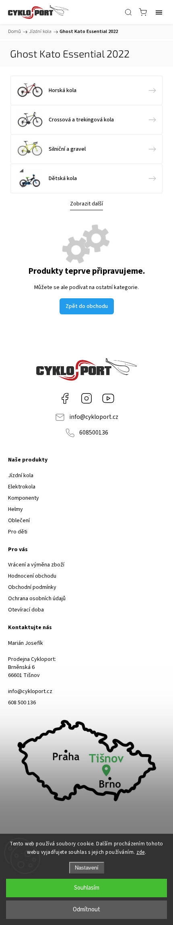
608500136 (93, 432)
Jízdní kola (20, 476)
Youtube (108, 398)
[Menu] (159, 12)
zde (140, 852)
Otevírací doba (26, 610)
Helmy (15, 509)
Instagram (86, 398)
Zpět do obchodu (87, 306)
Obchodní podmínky (32, 587)
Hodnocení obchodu (32, 576)
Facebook (65, 398)
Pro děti (17, 532)
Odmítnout (86, 909)
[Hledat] (128, 12)
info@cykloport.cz (93, 416)
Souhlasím (86, 888)
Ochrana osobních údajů (37, 599)
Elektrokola (21, 487)
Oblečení (19, 521)
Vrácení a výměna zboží (36, 565)
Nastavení (87, 868)
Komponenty (23, 498)
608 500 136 (22, 703)
